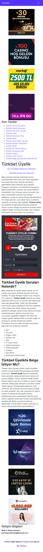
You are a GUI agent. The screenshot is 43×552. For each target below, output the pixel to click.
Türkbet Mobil (11, 146)
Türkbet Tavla (11, 133)
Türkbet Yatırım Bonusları (16, 128)
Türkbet (5, 3)
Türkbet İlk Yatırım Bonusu (16, 148)
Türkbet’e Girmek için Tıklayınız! (21, 173)
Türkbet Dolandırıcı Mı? (15, 151)
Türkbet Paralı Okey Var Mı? (17, 141)
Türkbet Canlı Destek (14, 156)
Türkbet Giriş (27, 542)
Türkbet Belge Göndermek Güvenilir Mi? (21, 159)
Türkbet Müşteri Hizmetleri (16, 143)
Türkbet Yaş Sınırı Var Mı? (16, 131)
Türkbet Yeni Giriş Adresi (15, 126)
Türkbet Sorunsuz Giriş (15, 136)
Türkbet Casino (12, 153)
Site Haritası (21, 546)
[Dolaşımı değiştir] (38, 3)
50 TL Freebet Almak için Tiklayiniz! (21, 169)
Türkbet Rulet (11, 138)
